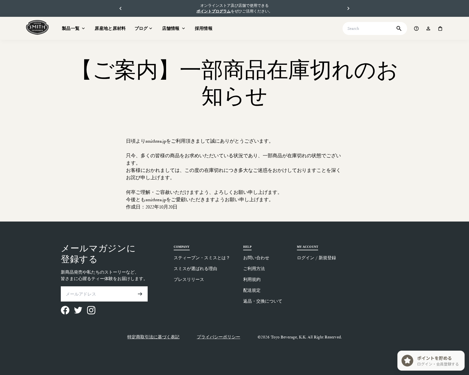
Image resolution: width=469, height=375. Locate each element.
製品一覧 (71, 28)
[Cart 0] (440, 28)
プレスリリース (189, 279)
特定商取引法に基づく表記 (153, 336)
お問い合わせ (256, 257)
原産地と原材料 (110, 28)
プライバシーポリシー (218, 336)
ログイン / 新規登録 (316, 257)
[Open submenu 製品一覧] (83, 28)
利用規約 (252, 279)
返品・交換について (262, 301)
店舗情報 (171, 28)
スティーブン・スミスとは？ (202, 257)
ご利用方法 (254, 268)
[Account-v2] (428, 28)
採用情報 (204, 28)
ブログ (141, 28)
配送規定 (252, 290)
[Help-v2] (416, 28)
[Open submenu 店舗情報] (183, 28)
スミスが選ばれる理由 (195, 268)
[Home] (37, 27)
